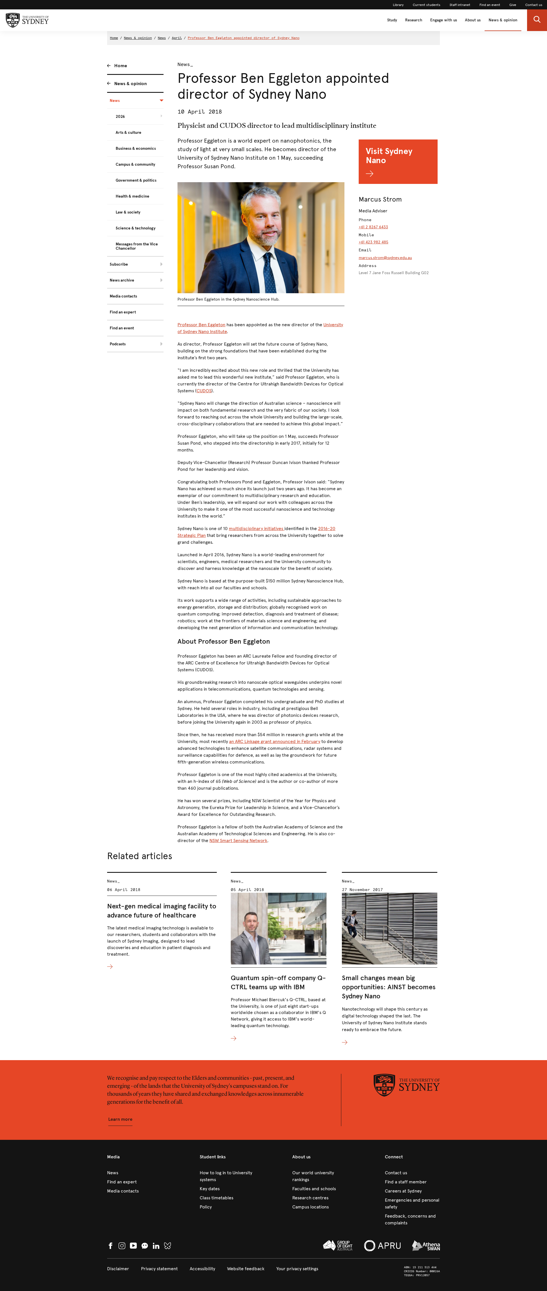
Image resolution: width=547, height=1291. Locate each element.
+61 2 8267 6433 (373, 227)
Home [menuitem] (120, 65)
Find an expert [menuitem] (123, 312)
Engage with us (443, 20)
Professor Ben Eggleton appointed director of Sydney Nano (243, 38)
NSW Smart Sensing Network (238, 840)
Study (392, 20)
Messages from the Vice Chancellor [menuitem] (137, 246)
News (162, 38)
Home (114, 38)
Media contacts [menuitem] (123, 296)
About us (473, 20)
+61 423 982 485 (373, 242)
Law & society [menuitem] (128, 212)
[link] (398, 5)
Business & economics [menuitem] (136, 148)
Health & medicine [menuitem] (132, 196)
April (177, 38)
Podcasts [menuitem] (118, 344)
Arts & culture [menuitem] (128, 132)
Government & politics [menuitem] (136, 180)
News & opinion (503, 20)
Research (413, 20)
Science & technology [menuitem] (136, 228)
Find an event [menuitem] (122, 328)
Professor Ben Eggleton (201, 324)
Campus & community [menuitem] (135, 164)
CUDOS (204, 390)
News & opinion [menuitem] (130, 83)
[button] (537, 20)
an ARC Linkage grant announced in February (274, 741)
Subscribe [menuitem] (119, 264)
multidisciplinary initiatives (256, 528)
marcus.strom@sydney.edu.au (385, 257)
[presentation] (162, 921)
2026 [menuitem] (120, 116)
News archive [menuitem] (122, 280)
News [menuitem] (115, 100)
